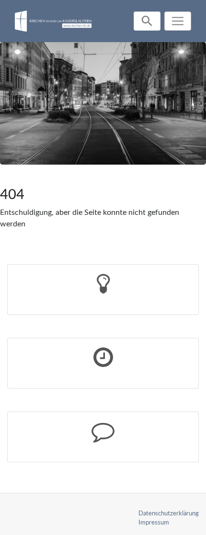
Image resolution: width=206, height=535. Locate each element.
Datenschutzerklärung (168, 513)
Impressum (153, 522)
